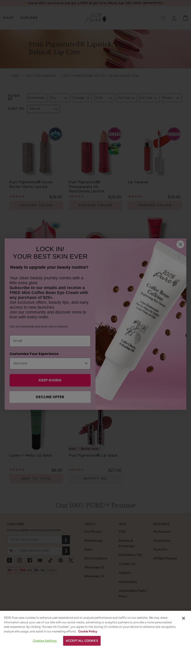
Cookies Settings (45, 640)
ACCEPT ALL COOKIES (82, 640)
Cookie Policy (87, 631)
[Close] (183, 618)
